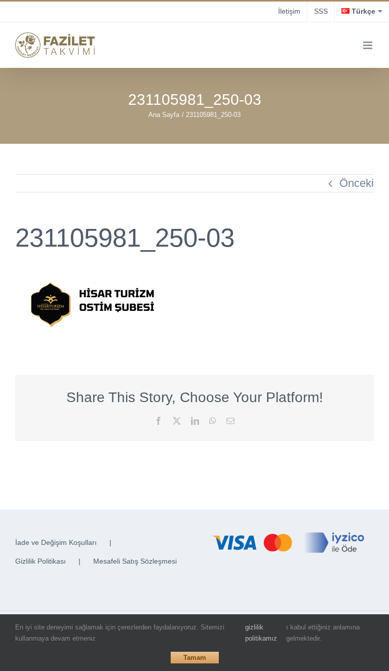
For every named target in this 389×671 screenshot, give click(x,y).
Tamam (194, 657)
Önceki (356, 183)
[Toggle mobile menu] (368, 45)
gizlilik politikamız (261, 632)
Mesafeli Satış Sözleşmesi (135, 561)
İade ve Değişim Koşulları (56, 542)
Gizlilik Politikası (40, 561)
